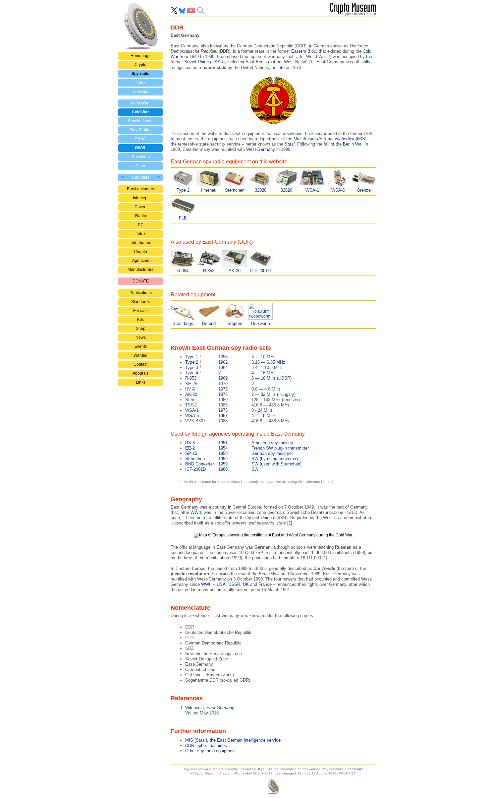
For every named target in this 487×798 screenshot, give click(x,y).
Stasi (290, 144)
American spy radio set (240, 442)
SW (221, 469)
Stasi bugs (183, 323)
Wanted (140, 355)
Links (140, 382)
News (140, 337)
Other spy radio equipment (210, 750)
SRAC (140, 139)
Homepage (141, 55)
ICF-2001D (260, 270)
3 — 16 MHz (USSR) (238, 378)
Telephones (140, 242)
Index (140, 82)
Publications (141, 292)
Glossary (140, 91)
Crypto (140, 64)
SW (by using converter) (241, 458)
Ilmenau (208, 190)
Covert (140, 207)
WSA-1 (312, 190)
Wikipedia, (209, 707)
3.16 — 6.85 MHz (235, 362)
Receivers (141, 156)
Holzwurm (260, 323)
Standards (140, 301)
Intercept (140, 198)
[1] (311, 61)
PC (140, 224)
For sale (140, 310)
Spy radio (140, 73)
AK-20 (235, 270)
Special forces (140, 121)
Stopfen (234, 323)
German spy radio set (239, 453)
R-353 (208, 270)
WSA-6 (338, 190)
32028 (260, 190)
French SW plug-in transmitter (247, 448)
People (140, 251)
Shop (140, 328)
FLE (183, 217)
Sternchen (234, 190)
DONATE (141, 281)
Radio (140, 216)
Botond (209, 323)
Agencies (140, 260)
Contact (140, 364)
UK (246, 584)
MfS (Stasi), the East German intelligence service (233, 740)
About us (140, 373)
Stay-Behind (141, 130)
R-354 (183, 270)
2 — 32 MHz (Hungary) (240, 394)
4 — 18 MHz (230, 415)
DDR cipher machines (206, 745)
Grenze (364, 190)
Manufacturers (140, 269)
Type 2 (183, 190)
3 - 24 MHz (229, 410)
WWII (195, 512)
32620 (286, 190)
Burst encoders (140, 189)
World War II (140, 103)
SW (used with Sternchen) (243, 463)
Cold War (140, 112)
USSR (217, 61)
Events (141, 346)
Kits (140, 319)
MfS (361, 138)
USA (221, 584)
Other (140, 165)
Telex (140, 233)
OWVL (140, 148)
